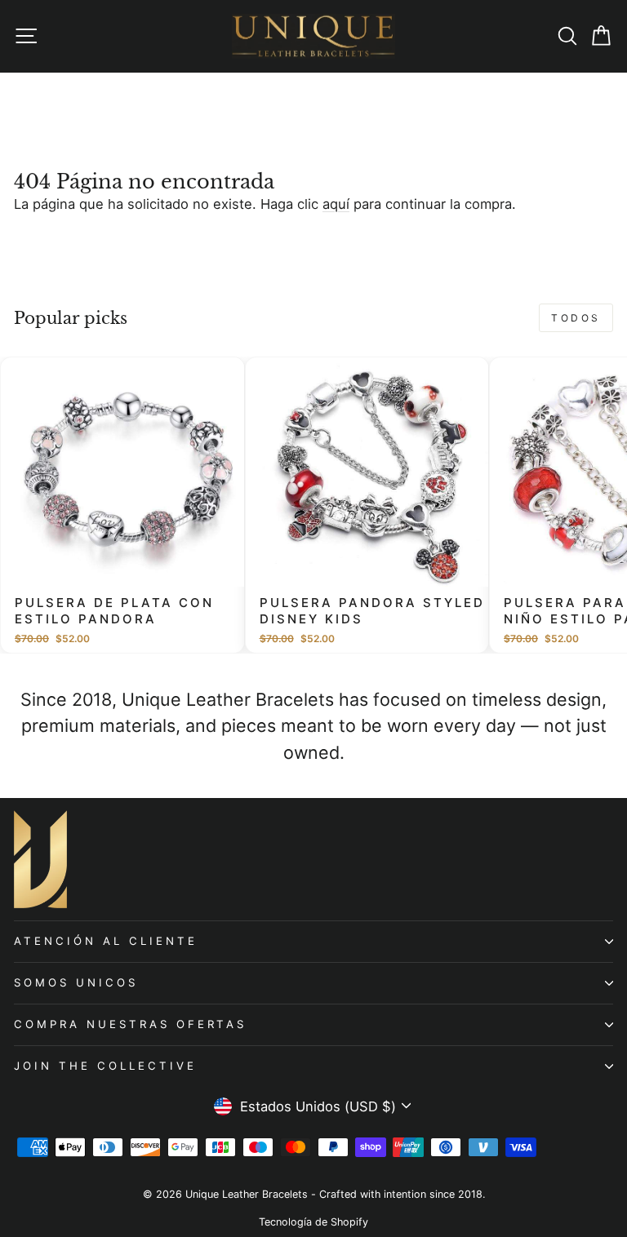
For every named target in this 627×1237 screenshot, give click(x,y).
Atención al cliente (106, 940)
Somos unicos (76, 982)
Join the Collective (105, 1065)
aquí (335, 204)
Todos (576, 318)
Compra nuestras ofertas (130, 1024)
